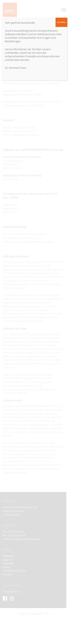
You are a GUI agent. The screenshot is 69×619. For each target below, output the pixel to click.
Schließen (61, 22)
